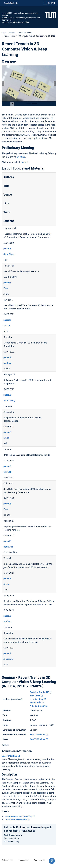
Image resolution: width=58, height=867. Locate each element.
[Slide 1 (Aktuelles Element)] (29, 104)
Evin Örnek (35, 695)
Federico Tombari (38, 692)
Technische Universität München (15, 22)
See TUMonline (38, 734)
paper (6, 248)
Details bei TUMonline (16, 819)
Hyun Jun (8, 546)
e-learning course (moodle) (18, 816)
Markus (7, 363)
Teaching (11, 33)
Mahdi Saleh (36, 702)
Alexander (8, 659)
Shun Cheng (9, 254)
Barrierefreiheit (40, 860)
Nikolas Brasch (37, 706)
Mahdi (6, 437)
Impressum (23, 860)
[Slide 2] (34, 104)
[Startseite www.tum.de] (50, 14)
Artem (6, 584)
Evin (5, 288)
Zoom (20, 156)
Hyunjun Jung (37, 699)
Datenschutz (7, 860)
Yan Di (6, 325)
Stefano (7, 472)
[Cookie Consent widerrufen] (52, 861)
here (24, 162)
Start (4, 33)
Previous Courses (25, 33)
